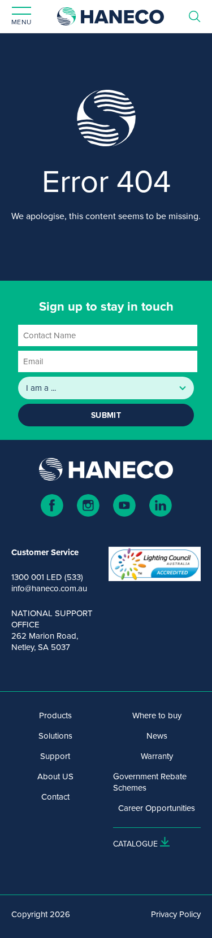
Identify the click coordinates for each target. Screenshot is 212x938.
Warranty (157, 756)
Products (55, 715)
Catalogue (135, 843)
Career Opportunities (156, 808)
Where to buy (156, 715)
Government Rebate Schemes (150, 782)
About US (55, 776)
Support (55, 756)
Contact (55, 796)
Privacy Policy (176, 914)
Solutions (55, 735)
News (156, 735)
